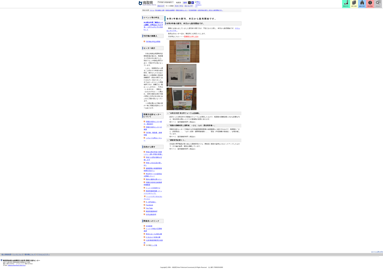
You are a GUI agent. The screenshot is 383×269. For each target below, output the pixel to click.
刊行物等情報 (192, 10)
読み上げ (161, 6)
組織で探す (362, 6)
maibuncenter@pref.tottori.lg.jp (16, 265)
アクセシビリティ (43, 254)
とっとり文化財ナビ (153, 188)
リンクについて (17, 254)
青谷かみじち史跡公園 (154, 234)
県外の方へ (346, 6)
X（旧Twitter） (151, 202)
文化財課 (149, 226)
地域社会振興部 (170, 10)
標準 (185, 3)
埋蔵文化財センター (182, 10)
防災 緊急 (370, 6)
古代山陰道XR (151, 214)
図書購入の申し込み (191, 36)
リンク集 (154, 245)
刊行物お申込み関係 (153, 41)
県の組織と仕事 (159, 10)
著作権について (30, 254)
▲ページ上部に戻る (377, 251)
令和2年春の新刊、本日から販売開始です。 (210, 10)
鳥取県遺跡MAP (151, 211)
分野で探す (354, 6)
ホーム (152, 10)
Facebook (149, 205)
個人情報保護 (6, 254)
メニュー (378, 6)
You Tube (149, 208)
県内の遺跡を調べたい (154, 179)
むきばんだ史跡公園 (153, 237)
